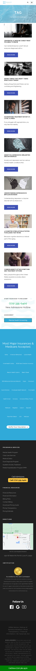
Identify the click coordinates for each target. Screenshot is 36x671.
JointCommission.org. (22, 590)
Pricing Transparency (10, 508)
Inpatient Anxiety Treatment (12, 465)
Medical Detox (7, 458)
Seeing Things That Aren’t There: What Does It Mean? (16, 79)
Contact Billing (7, 502)
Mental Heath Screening (18, 320)
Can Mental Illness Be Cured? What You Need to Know (17, 41)
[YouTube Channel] (24, 607)
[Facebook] (12, 607)
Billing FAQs (6, 499)
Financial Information (9, 496)
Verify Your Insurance (18, 427)
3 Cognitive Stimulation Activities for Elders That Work (17, 232)
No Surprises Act (23, 634)
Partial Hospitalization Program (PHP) (15, 468)
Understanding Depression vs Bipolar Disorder (15, 193)
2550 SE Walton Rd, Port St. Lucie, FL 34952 (18, 555)
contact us (17, 586)
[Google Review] (18, 607)
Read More (11, 55)
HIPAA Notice (14, 627)
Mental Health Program (10, 452)
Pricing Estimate (8, 511)
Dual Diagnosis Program (11, 461)
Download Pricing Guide (11, 505)
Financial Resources (9, 493)
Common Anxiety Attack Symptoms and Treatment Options (17, 270)
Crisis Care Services (9, 455)
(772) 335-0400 (18, 303)
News (27, 34)
